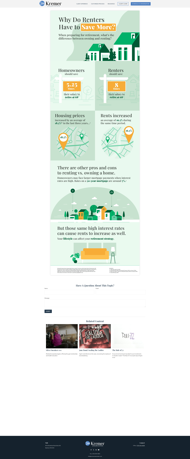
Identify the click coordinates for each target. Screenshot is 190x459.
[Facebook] (91, 450)
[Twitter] (94, 450)
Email (97, 288)
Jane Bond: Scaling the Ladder (91, 350)
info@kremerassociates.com (95, 456)
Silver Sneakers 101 (53, 350)
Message (47, 298)
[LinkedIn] (96, 450)
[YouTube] (99, 450)
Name (46, 288)
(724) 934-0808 (141, 445)
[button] (82, 3)
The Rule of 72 (118, 350)
